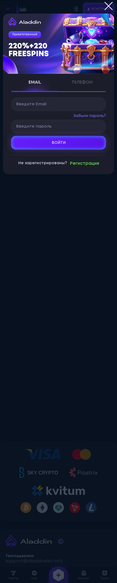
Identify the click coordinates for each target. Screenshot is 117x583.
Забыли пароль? (89, 116)
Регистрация (84, 163)
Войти (59, 142)
